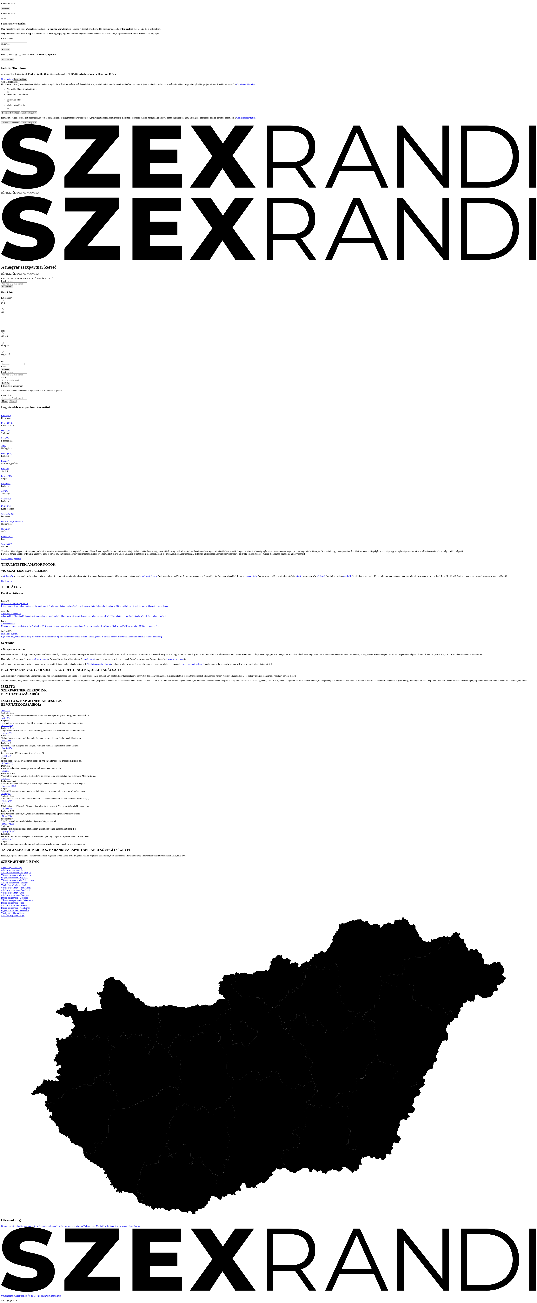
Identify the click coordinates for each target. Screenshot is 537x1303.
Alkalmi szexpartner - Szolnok (14, 882)
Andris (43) (7, 748)
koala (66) (6, 740)
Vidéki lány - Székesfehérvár (14, 885)
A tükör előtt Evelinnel (11, 613)
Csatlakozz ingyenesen (11, 558)
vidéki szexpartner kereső (193, 664)
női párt (4, 336)
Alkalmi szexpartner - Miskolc (14, 905)
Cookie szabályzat (42, 1296)
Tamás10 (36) (8, 824)
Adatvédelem (21, 1296)
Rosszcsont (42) (9, 786)
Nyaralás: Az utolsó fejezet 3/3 (14, 603)
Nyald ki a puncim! (9, 634)
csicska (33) (7, 733)
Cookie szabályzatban (245, 84)
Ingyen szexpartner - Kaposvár (14, 877)
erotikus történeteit (149, 576)
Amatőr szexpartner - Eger (12, 915)
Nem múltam (7, 79)
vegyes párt (6, 354)
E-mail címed (7, 38)
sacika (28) (6, 756)
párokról (347, 576)
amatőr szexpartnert (39, 659)
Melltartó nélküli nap (105, 1226)
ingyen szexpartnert (175, 659)
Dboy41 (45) (7, 808)
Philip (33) (6, 793)
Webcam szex (89, 1226)
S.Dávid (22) (7, 763)
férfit (3, 303)
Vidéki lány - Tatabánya (11, 867)
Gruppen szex (121, 1226)
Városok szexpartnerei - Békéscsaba (17, 900)
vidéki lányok (90, 659)
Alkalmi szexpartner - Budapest (15, 895)
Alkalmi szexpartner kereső (99, 664)
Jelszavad (5, 44)
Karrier (137, 1226)
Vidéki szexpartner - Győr (12, 893)
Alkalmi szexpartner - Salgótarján (16, 872)
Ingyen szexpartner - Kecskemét (15, 908)
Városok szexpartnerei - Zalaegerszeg (17, 880)
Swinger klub (14, 1226)
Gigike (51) (7, 801)
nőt (2, 312)
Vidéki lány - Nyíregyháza (12, 913)
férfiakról (321, 576)
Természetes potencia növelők (69, 1226)
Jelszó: (4, 377)
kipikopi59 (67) (8, 831)
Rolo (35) (6, 710)
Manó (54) (6, 771)
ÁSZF (30, 1296)
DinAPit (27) (7, 839)
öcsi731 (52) (7, 725)
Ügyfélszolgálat (8, 1296)
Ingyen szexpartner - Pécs (12, 903)
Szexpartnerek (26, 1226)
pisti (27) (6, 718)
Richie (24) (7, 816)
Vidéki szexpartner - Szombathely (16, 888)
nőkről (298, 576)
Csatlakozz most (8, 581)
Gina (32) (6, 778)
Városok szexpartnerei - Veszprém (16, 875)
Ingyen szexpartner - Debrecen (14, 898)
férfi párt (5, 345)
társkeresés (8, 576)
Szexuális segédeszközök (45, 1226)
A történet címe (8, 623)
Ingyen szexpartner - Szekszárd (15, 910)
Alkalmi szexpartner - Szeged (14, 870)
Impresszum (55, 1296)
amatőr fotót (251, 576)
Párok (130, 1226)
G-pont (4, 1226)
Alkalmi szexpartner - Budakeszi (15, 890)
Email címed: (7, 281)
